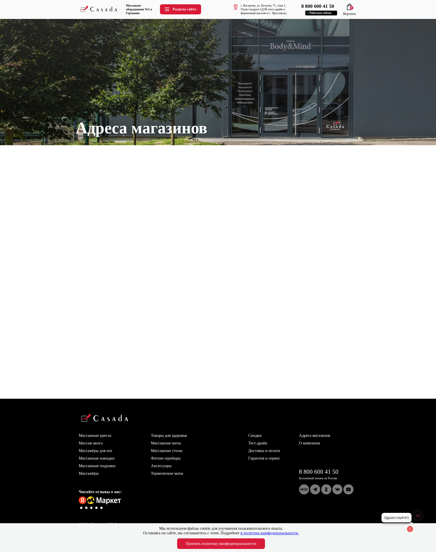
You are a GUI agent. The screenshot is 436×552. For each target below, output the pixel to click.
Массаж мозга (91, 443)
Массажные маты (166, 443)
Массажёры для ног (96, 450)
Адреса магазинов (314, 435)
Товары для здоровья (169, 435)
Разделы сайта (184, 9)
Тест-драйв (257, 443)
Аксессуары (161, 466)
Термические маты (167, 473)
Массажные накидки (97, 458)
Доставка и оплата (264, 450)
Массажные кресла (95, 435)
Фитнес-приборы (166, 458)
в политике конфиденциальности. (269, 533)
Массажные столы (166, 450)
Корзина (349, 12)
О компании (309, 443)
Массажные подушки (97, 466)
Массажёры (89, 473)
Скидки (255, 435)
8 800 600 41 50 (318, 471)
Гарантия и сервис (264, 458)
